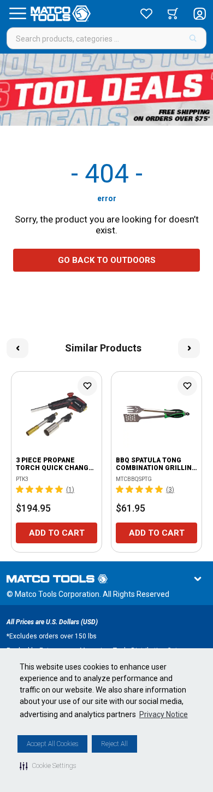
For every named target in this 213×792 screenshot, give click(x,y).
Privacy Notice (163, 714)
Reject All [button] (114, 744)
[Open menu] (17, 14)
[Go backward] (17, 348)
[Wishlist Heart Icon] (87, 386)
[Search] (193, 38)
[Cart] (173, 13)
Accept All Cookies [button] (52, 744)
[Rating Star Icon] (20, 489)
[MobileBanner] (106, 90)
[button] (47, 766)
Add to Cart (57, 533)
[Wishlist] (146, 13)
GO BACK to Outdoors (107, 260)
